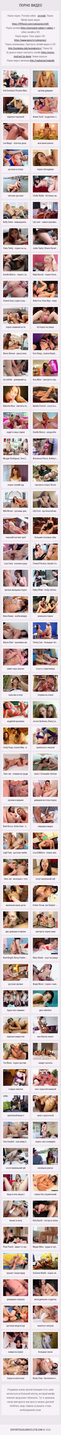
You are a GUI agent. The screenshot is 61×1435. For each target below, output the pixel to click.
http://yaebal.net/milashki (42, 60)
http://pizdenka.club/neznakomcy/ (25, 48)
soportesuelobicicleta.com (26, 1429)
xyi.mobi (42, 15)
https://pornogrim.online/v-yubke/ (37, 27)
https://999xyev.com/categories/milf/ (30, 23)
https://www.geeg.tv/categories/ (30, 40)
